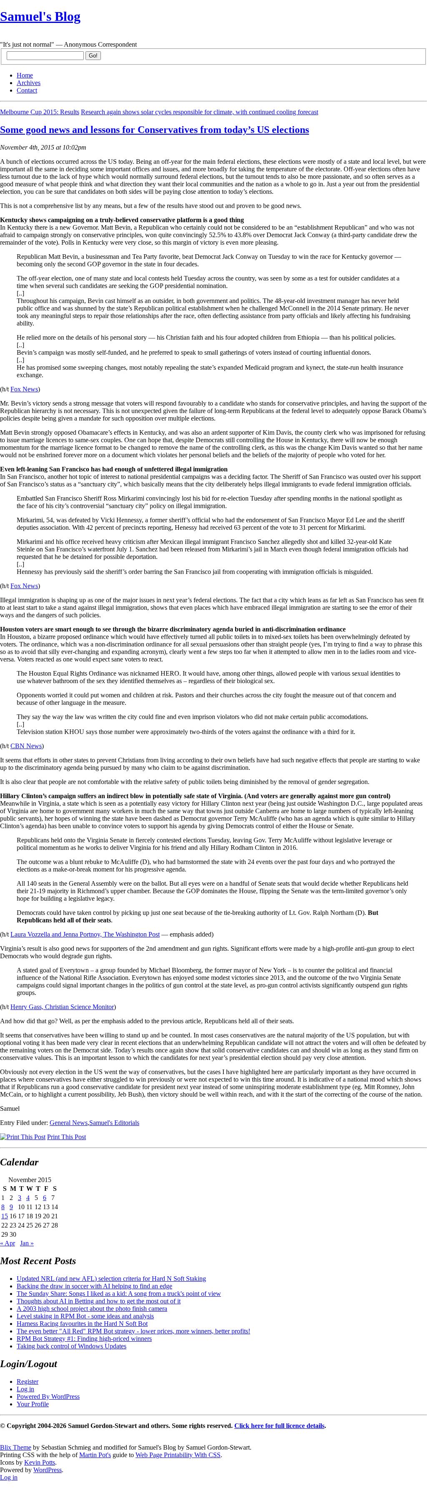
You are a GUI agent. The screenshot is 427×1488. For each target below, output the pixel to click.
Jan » (27, 1243)
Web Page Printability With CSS (178, 1454)
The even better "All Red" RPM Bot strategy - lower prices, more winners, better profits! (133, 1331)
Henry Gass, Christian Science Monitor (62, 1006)
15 (4, 1216)
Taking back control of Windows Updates (71, 1346)
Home (25, 75)
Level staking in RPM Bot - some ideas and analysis (85, 1316)
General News (69, 1122)
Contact (27, 90)
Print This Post (66, 1136)
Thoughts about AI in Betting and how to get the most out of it (99, 1301)
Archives (28, 82)
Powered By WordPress (48, 1396)
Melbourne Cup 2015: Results (39, 111)
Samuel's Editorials (114, 1122)
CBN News (26, 745)
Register (27, 1381)
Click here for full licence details (279, 1425)
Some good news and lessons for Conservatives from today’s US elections (154, 129)
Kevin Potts (39, 1462)
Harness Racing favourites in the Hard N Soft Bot (82, 1323)
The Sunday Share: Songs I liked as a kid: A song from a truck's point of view (119, 1293)
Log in (25, 1389)
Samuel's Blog (40, 16)
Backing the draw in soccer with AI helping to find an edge (94, 1286)
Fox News (24, 389)
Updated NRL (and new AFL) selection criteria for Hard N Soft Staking (111, 1278)
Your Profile (33, 1404)
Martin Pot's (95, 1454)
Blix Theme (15, 1447)
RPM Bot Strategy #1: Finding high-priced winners (84, 1338)
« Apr (7, 1243)
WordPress (47, 1469)
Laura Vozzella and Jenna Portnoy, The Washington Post (85, 934)
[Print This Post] (22, 1136)
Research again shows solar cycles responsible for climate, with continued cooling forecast (199, 111)
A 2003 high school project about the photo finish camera (92, 1308)
